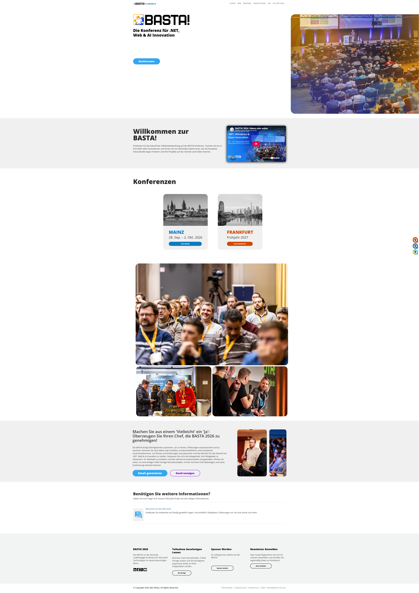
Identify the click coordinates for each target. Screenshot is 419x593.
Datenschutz (240, 587)
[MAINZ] (415, 246)
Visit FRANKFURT (240, 244)
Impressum (253, 587)
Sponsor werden (222, 568)
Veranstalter (227, 587)
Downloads (247, 3)
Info (269, 3)
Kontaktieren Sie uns (276, 587)
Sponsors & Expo (259, 3)
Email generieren (150, 473)
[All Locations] (415, 252)
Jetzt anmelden (261, 566)
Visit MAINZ (185, 244)
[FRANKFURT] (415, 240)
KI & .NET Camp (278, 3)
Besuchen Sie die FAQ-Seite (158, 509)
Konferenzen (147, 61)
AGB (263, 587)
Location (232, 3)
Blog (239, 3)
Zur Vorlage (182, 573)
